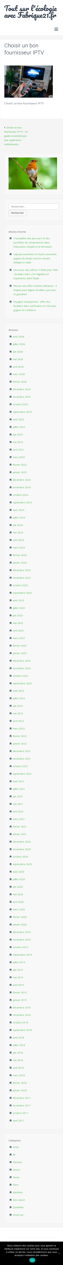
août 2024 (18, 510)
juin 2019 (18, 969)
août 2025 (18, 419)
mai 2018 (18, 1060)
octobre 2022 (20, 675)
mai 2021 (18, 803)
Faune (16, 1177)
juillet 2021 (19, 788)
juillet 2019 (19, 962)
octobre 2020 (20, 856)
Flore (15, 1184)
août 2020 (18, 871)
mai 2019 (18, 977)
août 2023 (18, 600)
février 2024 (20, 555)
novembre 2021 (22, 758)
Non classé (19, 1199)
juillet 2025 (19, 427)
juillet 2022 (19, 698)
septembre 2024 (22, 502)
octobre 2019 (20, 947)
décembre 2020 (22, 841)
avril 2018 (18, 1067)
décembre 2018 (22, 1007)
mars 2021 (19, 819)
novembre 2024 (22, 487)
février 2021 (20, 826)
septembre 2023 (22, 592)
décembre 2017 (22, 1097)
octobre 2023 (20, 585)
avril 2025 (18, 449)
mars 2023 (19, 638)
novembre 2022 (22, 668)
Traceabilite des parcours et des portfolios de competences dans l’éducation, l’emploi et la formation (32, 242)
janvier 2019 (20, 1000)
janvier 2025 (20, 472)
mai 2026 (18, 359)
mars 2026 (19, 374)
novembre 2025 (22, 396)
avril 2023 (18, 630)
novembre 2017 (22, 1105)
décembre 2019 (22, 932)
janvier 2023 (20, 653)
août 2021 (18, 781)
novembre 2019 (22, 939)
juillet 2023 (19, 607)
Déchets (17, 1162)
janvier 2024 (20, 562)
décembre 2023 (22, 570)
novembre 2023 (22, 577)
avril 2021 (18, 811)
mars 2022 (19, 728)
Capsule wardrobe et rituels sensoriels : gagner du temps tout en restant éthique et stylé (35, 258)
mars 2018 (19, 1075)
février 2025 (20, 464)
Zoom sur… (19, 1214)
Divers (16, 1169)
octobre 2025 (20, 404)
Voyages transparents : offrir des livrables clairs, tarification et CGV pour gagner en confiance (34, 306)
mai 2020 (18, 894)
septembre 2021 (22, 773)
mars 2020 (19, 909)
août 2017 (18, 1120)
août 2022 (18, 690)
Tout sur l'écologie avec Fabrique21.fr (30, 11)
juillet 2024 (19, 517)
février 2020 (20, 917)
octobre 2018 (20, 1022)
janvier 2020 (20, 924)
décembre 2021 (22, 751)
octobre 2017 (20, 1113)
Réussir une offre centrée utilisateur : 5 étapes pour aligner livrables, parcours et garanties (35, 290)
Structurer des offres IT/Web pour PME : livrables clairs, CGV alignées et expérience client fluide (35, 274)
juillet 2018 (19, 1045)
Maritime (18, 1192)
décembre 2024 (22, 479)
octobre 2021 (20, 766)
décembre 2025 (22, 389)
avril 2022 (18, 720)
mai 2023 (18, 623)
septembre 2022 (22, 683)
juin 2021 (18, 796)
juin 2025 (18, 434)
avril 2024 (18, 540)
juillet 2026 (19, 344)
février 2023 (20, 645)
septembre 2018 (22, 1030)
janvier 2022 (20, 743)
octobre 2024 (20, 494)
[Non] (59, 1253)
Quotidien (18, 1207)
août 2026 (18, 336)
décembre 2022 (22, 660)
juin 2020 (18, 886)
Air (14, 1154)
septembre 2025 (22, 411)
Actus (16, 1147)
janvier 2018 (20, 1090)
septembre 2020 (22, 864)
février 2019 (20, 992)
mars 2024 (19, 547)
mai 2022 (18, 713)
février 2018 (20, 1082)
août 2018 (18, 1037)
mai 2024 (18, 532)
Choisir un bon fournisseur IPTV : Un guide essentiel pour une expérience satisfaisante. (16, 136)
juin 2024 (18, 525)
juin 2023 (18, 615)
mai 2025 (18, 442)
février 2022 (20, 736)
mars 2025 (19, 457)
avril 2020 (18, 901)
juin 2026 (18, 351)
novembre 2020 (22, 849)
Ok (32, 1260)
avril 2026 (18, 366)
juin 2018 (18, 1052)
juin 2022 (18, 705)
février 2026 (20, 381)
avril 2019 (18, 984)
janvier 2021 (20, 834)
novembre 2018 (22, 1014)
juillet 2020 (19, 879)
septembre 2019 (22, 954)
